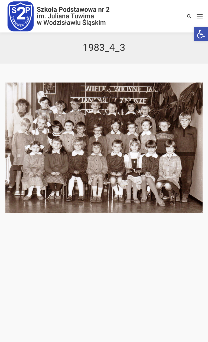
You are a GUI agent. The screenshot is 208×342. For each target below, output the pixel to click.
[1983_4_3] (104, 148)
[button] (201, 34)
